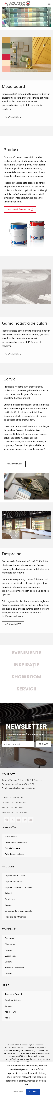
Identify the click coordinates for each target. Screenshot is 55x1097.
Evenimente (26, 652)
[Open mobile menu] (49, 4)
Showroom (10, 944)
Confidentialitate (13, 1000)
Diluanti (8, 905)
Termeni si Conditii (13, 994)
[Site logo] (17, 3)
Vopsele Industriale (14, 881)
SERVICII (26, 688)
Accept (33, 1091)
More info (18, 1091)
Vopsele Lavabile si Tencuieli (18, 887)
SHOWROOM (26, 676)
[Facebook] (6, 819)
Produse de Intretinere (15, 916)
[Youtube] (18, 819)
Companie (9, 938)
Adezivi (8, 893)
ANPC (7, 1017)
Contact (8, 973)
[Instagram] (12, 819)
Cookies (8, 1006)
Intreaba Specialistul (14, 967)
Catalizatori (10, 899)
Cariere (8, 961)
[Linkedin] (24, 819)
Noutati (8, 950)
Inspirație (26, 664)
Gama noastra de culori (16, 842)
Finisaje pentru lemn (14, 854)
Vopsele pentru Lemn (15, 875)
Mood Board (11, 836)
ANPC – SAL (10, 1012)
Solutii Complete (12, 848)
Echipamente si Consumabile (18, 911)
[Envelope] (30, 819)
